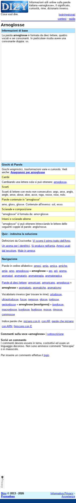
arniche (63, 265)
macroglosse (9, 309)
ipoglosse (57, 304)
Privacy (2, 483)
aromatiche (39, 287)
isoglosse (24, 309)
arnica (53, 265)
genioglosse (9, 304)
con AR (46, 321)
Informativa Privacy (61, 493)
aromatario (20, 275)
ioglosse (54, 299)
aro (50, 270)
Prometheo (8, 496)
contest (62, 18)
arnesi (37, 265)
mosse (47, 309)
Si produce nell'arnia (43, 245)
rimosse (57, 309)
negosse (33, 299)
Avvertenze (68, 496)
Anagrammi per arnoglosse (28, 172)
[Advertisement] (38, 451)
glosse (43, 299)
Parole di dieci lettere (14, 282)
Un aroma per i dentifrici (16, 245)
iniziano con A (32, 321)
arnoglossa (60, 181)
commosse (8, 314)
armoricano (48, 282)
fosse (23, 299)
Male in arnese (26, 250)
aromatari (7, 275)
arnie (4, 270)
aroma (62, 270)
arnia (45, 265)
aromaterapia (36, 275)
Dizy (3, 493)
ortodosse (56, 294)
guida (72, 18)
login (46, 355)
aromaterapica (53, 275)
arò (56, 270)
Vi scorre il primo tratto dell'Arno (51, 240)
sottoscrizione (55, 333)
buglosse (36, 309)
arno (11, 270)
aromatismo (54, 287)
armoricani (34, 282)
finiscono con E (23, 326)
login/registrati (67, 14)
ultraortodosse (10, 299)
